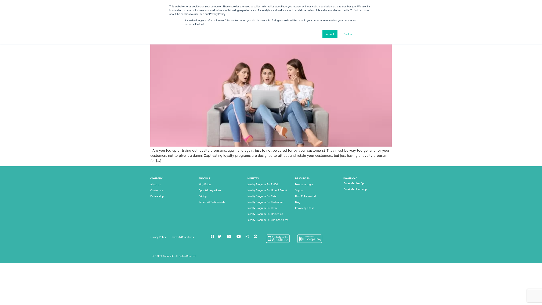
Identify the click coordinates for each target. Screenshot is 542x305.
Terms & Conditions (182, 237)
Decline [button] (348, 34)
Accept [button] (330, 34)
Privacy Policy (158, 237)
